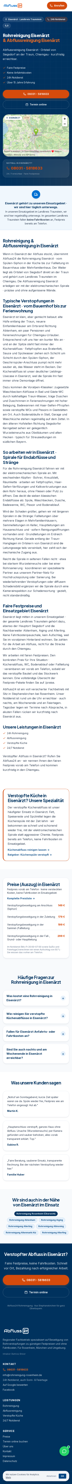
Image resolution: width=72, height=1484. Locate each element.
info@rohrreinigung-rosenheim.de (22, 1375)
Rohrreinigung (11, 1405)
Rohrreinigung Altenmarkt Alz (21, 1232)
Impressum (9, 1456)
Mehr (8, 1477)
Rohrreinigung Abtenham (22, 1220)
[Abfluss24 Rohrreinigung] (13, 5)
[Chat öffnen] (64, 1451)
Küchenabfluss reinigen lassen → (28, 849)
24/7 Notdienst (15, 747)
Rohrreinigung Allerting (20, 1226)
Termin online (38, 104)
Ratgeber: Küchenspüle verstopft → (30, 854)
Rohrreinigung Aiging (52, 1220)
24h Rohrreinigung (17, 733)
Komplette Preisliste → (21, 898)
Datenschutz (10, 1461)
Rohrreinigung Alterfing (54, 1232)
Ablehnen (51, 1476)
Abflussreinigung (16, 738)
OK (62, 1476)
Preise (6, 1436)
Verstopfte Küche (17, 742)
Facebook (9, 1389)
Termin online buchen (15, 1441)
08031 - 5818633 (38, 93)
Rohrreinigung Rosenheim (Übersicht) (36, 1213)
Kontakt (7, 1451)
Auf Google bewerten (15, 1384)
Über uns (8, 1446)
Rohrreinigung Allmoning (51, 1226)
